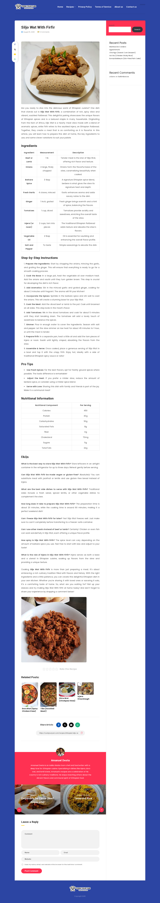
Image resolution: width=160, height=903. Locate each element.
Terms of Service (103, 7)
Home (60, 7)
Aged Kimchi (114, 49)
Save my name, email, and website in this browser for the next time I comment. (53, 864)
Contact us (131, 7)
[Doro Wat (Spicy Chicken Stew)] (30, 693)
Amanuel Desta (60, 760)
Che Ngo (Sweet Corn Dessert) (122, 52)
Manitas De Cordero (117, 47)
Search (112, 25)
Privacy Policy (85, 7)
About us (119, 7)
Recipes (70, 7)
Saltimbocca (123, 76)
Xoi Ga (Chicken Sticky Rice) (121, 55)
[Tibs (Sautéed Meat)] (48, 693)
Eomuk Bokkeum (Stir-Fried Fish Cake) (125, 58)
